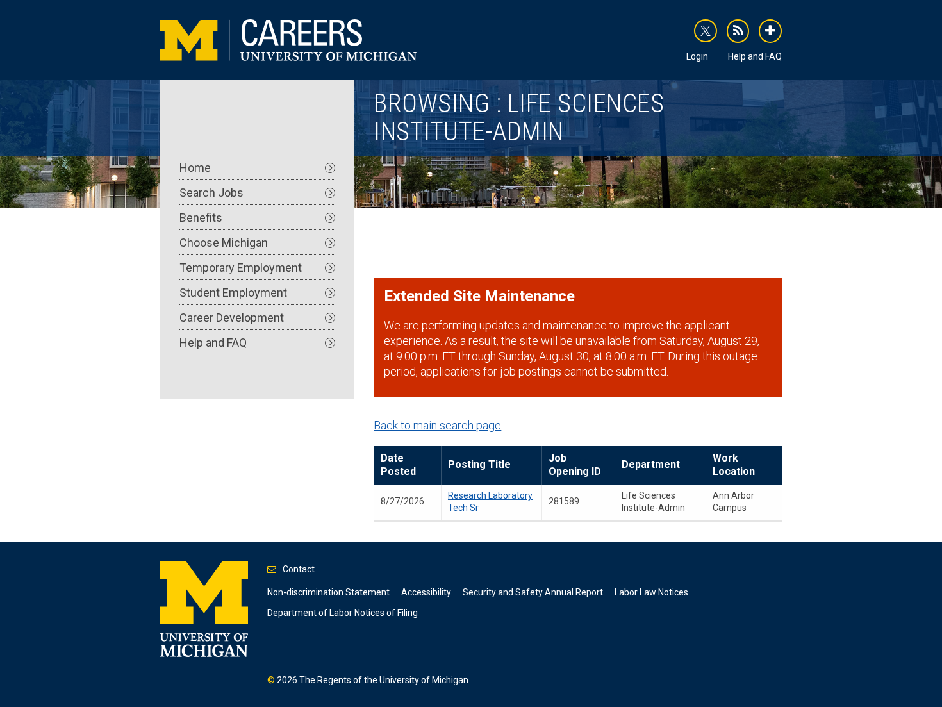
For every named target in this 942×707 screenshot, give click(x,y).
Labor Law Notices (651, 592)
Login (697, 56)
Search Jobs (211, 192)
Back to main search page (437, 425)
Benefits (200, 217)
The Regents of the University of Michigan (383, 680)
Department (651, 464)
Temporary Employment (240, 267)
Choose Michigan (223, 242)
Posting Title (479, 464)
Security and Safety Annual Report (533, 592)
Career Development (231, 317)
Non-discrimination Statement (328, 592)
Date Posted (398, 465)
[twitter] (705, 30)
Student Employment (233, 292)
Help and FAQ (755, 56)
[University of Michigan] (204, 608)
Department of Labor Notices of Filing (342, 613)
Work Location (734, 465)
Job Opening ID (575, 465)
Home (195, 167)
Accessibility (426, 592)
